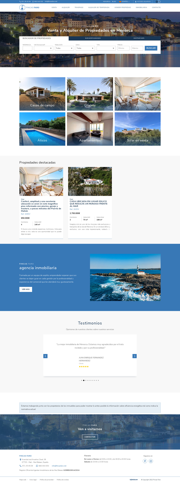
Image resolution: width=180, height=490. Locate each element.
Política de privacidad (46, 480)
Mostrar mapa (139, 38)
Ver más (42, 94)
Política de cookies (63, 480)
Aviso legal (32, 480)
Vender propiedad (122, 7)
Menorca (106, 1)
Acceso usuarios (144, 1)
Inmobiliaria (141, 7)
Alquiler (66, 7)
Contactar (90, 437)
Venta (54, 7)
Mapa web (22, 480)
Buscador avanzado (93, 38)
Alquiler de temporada (98, 7)
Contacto (156, 7)
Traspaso (79, 7)
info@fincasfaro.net (51, 1)
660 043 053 (38, 1)
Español (125, 1)
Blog (114, 1)
